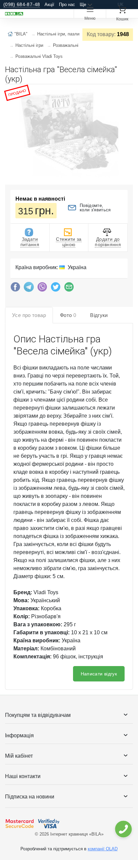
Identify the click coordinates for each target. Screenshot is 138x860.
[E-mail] (69, 288)
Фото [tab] (68, 315)
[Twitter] (56, 288)
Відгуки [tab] (99, 315)
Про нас (67, 4)
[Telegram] (29, 288)
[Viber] (42, 288)
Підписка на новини (29, 796)
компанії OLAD (103, 848)
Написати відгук (99, 673)
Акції (49, 4)
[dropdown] (123, 829)
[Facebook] (15, 288)
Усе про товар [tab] (29, 315)
